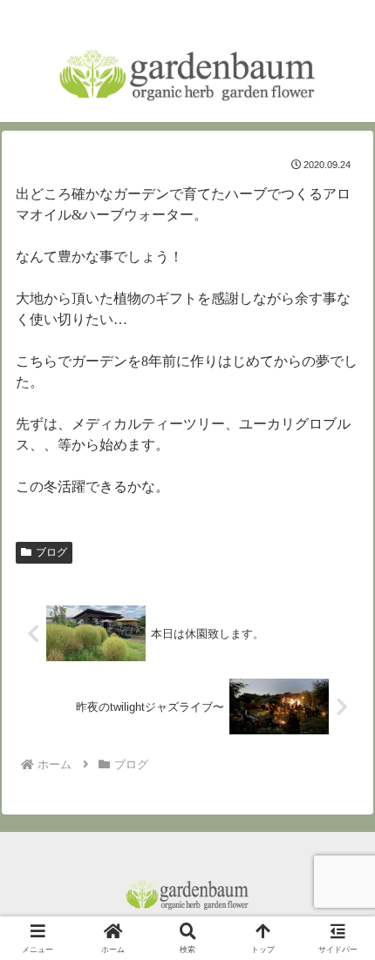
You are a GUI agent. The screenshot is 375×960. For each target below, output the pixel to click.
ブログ (51, 552)
